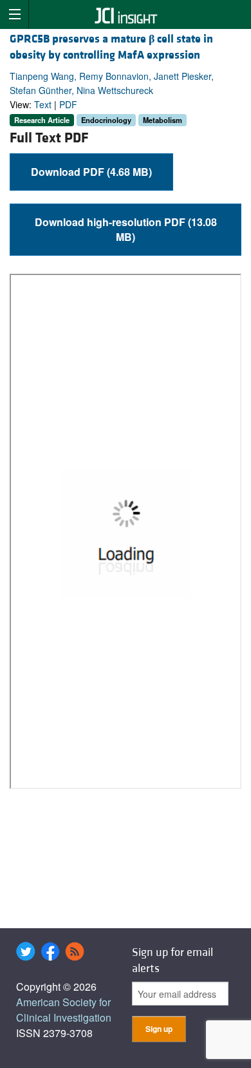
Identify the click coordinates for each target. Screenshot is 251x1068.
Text (42, 104)
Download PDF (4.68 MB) (91, 171)
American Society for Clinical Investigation (63, 1010)
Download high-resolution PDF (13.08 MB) (126, 229)
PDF (68, 104)
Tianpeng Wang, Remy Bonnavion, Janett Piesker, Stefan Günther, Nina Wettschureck (112, 83)
